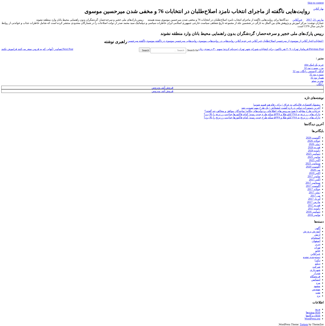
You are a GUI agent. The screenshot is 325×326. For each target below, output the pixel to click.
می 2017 (315, 195)
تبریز (317, 244)
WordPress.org (312, 318)
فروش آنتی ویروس (162, 87)
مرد (318, 282)
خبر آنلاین (257, 40)
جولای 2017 (313, 189)
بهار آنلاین (318, 8)
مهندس (316, 289)
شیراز (317, 273)
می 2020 (315, 169)
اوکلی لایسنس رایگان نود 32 (308, 71)
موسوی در (168, 40)
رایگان (320, 84)
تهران (317, 247)
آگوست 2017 (313, 186)
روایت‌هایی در (227, 40)
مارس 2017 (313, 202)
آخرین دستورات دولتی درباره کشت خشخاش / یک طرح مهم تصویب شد (280, 107)
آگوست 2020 (313, 166)
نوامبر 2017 (314, 176)
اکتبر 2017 (314, 179)
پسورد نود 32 (316, 74)
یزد (318, 295)
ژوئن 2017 (314, 192)
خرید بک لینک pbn (314, 64)
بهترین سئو (318, 80)
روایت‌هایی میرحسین (186, 40)
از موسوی (295, 40)
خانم (317, 250)
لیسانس (315, 279)
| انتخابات (319, 40)
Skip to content (316, 2)
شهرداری (315, 270)
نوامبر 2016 (314, 214)
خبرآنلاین (297, 19)
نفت (318, 292)
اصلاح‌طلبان (269, 40)
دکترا (317, 260)
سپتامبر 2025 (313, 163)
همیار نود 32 (317, 77)
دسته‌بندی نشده (311, 257)
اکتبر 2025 (314, 160)
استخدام (315, 237)
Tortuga (304, 324)
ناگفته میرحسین (136, 40)
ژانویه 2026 (314, 150)
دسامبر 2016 (313, 211)
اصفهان (316, 241)
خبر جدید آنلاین (243, 40)
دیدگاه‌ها (313, 315)
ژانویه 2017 (314, 208)
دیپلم (317, 263)
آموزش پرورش (311, 231)
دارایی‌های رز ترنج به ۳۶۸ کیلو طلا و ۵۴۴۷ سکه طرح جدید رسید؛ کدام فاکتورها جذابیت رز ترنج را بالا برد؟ (262, 114)
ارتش (317, 234)
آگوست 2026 (313, 137)
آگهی (317, 228)
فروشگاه (315, 276)
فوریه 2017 (314, 205)
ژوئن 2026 (314, 144)
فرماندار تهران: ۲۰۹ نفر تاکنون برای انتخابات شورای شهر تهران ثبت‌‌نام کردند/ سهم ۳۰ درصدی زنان (261, 49)
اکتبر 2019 (314, 173)
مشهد (317, 286)
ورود (317, 309)
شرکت (316, 266)
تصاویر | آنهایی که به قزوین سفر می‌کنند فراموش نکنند (37, 49)
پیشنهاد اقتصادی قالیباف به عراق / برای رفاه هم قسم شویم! (286, 104)
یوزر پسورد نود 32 (314, 68)
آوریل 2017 (314, 198)
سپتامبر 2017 (313, 182)
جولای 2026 (313, 140)
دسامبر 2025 (313, 153)
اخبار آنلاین (307, 40)
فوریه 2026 (314, 147)
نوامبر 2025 (314, 157)
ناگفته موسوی (154, 40)
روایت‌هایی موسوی (208, 40)
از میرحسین (282, 40)
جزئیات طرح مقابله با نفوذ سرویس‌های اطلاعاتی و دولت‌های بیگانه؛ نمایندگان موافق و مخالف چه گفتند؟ (262, 111)
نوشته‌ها (313, 312)
